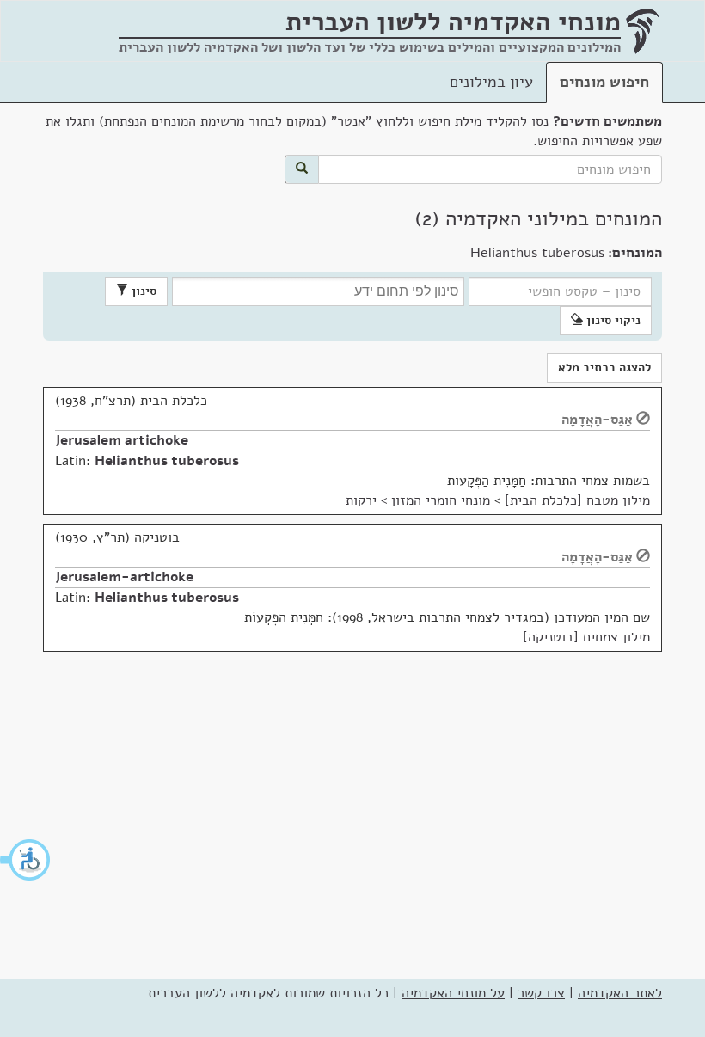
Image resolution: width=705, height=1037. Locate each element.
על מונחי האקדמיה (453, 993)
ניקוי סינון (612, 320)
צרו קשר (541, 993)
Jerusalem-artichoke (124, 577)
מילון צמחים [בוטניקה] (586, 637)
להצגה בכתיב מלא (604, 367)
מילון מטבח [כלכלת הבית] (577, 500)
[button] (26, 859)
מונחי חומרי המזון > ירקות (418, 500)
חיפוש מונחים (604, 81)
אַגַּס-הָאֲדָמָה (597, 419)
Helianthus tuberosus (167, 460)
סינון (142, 291)
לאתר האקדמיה (620, 993)
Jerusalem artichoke (121, 440)
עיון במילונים (491, 81)
